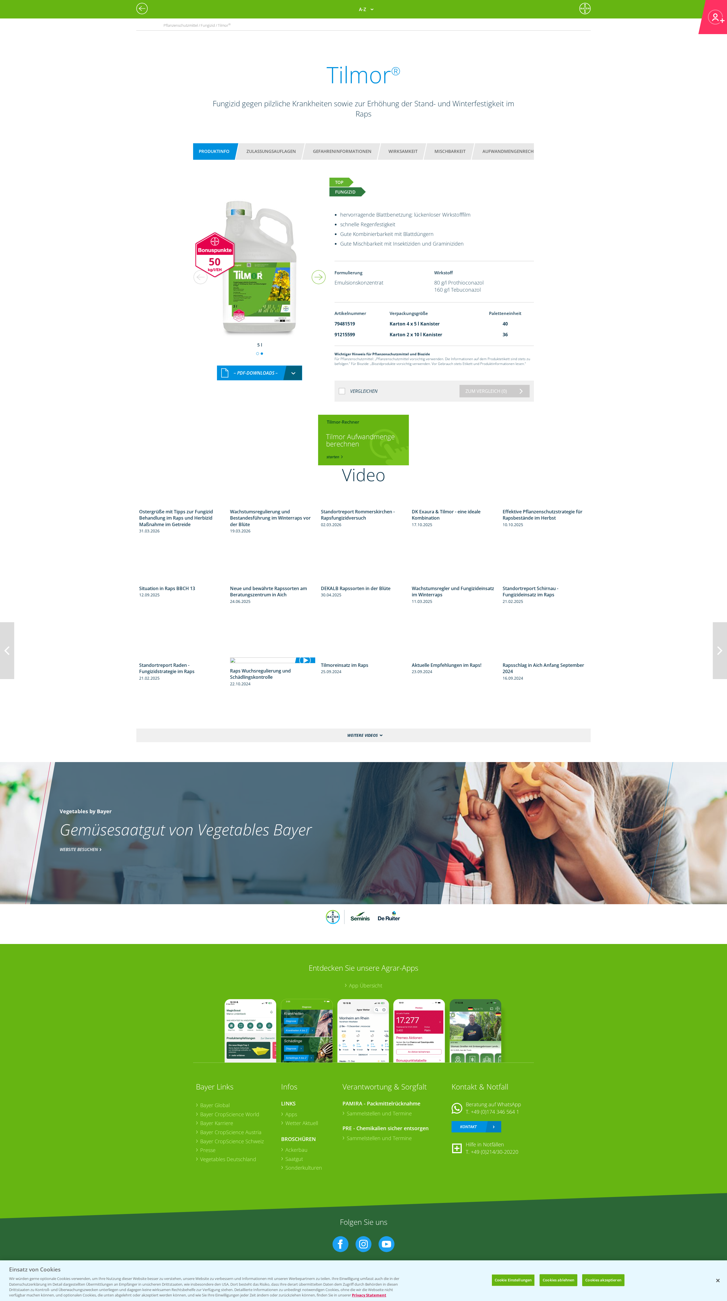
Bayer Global (215, 1105)
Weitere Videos (362, 735)
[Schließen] (718, 1280)
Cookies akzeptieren (603, 1280)
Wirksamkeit (402, 151)
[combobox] (259, 373)
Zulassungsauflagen (271, 151)
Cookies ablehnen (558, 1280)
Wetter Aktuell (301, 1123)
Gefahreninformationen (342, 151)
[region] (363, 1280)
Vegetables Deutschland (228, 1159)
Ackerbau (296, 1149)
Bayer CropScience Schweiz (232, 1141)
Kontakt (468, 1126)
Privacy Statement (369, 1295)
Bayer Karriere (216, 1123)
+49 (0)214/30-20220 (494, 1151)
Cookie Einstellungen (513, 1280)
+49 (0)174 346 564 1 (495, 1111)
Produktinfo (214, 151)
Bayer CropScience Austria (231, 1132)
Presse (208, 1150)
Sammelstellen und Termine (379, 1113)
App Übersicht (365, 985)
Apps (291, 1114)
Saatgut (294, 1158)
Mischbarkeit (449, 151)
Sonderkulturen (303, 1167)
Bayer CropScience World (229, 1114)
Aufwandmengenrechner (512, 151)
